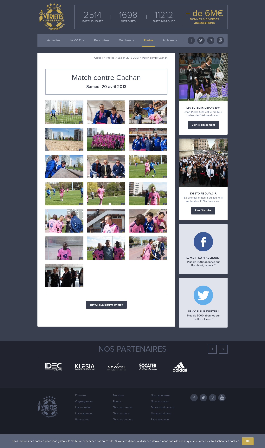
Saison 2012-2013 (128, 58)
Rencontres (101, 40)
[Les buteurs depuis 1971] (203, 77)
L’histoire (80, 395)
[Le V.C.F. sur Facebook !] (203, 242)
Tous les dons (121, 413)
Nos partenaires (132, 349)
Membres (125, 40)
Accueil (98, 58)
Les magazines (84, 413)
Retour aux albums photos (106, 304)
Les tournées (83, 407)
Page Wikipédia (160, 419)
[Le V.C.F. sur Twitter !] (203, 296)
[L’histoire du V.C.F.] (203, 163)
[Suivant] (223, 349)
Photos (148, 40)
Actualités (53, 40)
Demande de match (162, 407)
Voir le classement (203, 124)
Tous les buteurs (123, 419)
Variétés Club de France (51, 16)
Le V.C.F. (75, 40)
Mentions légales (161, 413)
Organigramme (84, 401)
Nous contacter (160, 401)
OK (248, 441)
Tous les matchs (122, 407)
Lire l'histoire (203, 210)
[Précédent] (212, 349)
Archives (168, 40)
